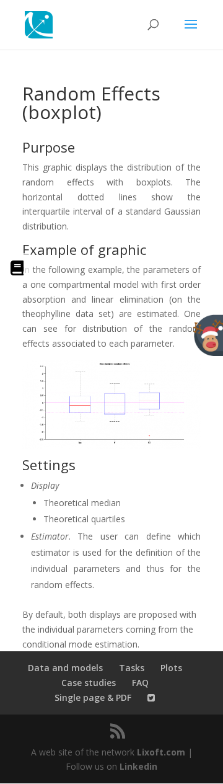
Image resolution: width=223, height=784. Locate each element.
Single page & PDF (93, 697)
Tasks (131, 668)
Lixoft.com (161, 752)
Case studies (88, 682)
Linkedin (138, 766)
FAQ (140, 682)
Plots (171, 668)
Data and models (65, 668)
